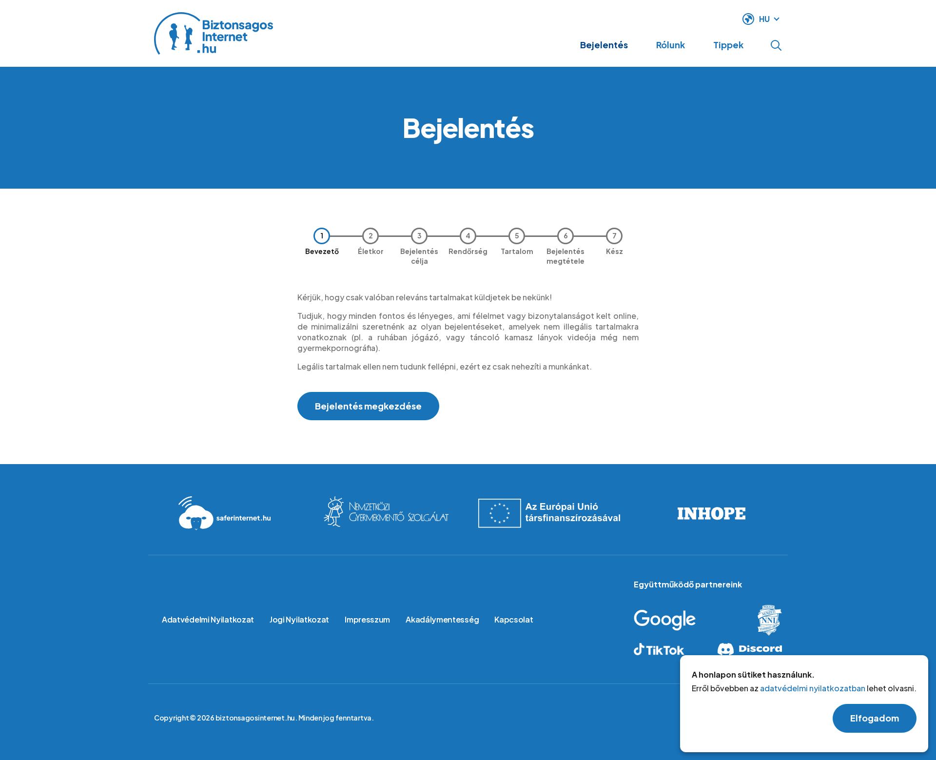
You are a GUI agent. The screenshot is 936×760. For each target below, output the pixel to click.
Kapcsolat (513, 619)
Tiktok (668, 649)
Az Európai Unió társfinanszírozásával (549, 513)
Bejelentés (604, 44)
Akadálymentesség (442, 619)
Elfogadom (874, 717)
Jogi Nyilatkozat (299, 619)
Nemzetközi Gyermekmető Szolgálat (386, 513)
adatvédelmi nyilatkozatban (812, 688)
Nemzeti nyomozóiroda (761, 620)
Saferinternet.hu (224, 513)
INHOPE (711, 513)
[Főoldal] (213, 33)
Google (681, 620)
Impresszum (367, 619)
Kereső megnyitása (776, 45)
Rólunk (670, 44)
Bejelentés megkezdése (368, 405)
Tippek (728, 44)
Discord (748, 649)
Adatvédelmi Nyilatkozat (208, 619)
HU (764, 19)
